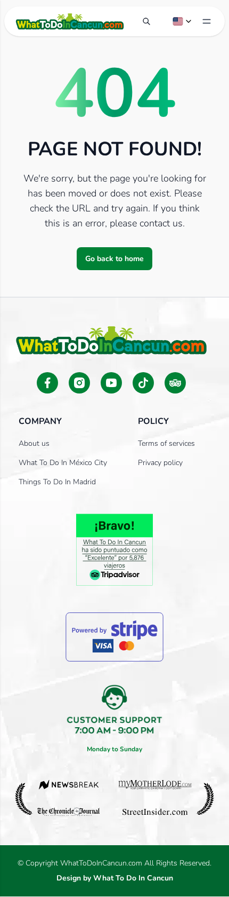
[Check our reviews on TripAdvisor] (175, 383)
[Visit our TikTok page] (143, 383)
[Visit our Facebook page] (47, 383)
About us (34, 443)
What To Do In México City (63, 463)
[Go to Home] (70, 21)
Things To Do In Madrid (57, 482)
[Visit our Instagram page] (79, 383)
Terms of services (166, 443)
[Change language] (182, 21)
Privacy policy (160, 463)
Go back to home (114, 259)
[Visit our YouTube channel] (111, 383)
